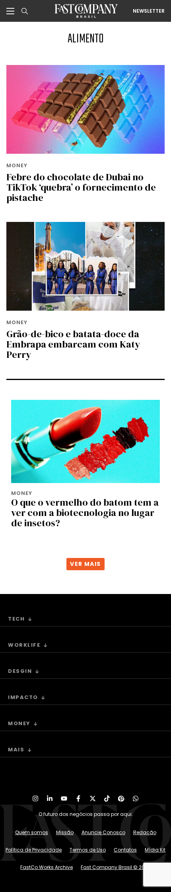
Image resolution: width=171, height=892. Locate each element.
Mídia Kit (155, 849)
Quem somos (31, 832)
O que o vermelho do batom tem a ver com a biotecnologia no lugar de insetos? (85, 512)
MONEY (16, 165)
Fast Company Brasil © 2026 (116, 867)
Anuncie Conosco (103, 832)
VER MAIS (85, 564)
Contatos (125, 849)
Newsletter (149, 11)
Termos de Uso (88, 849)
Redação (144, 832)
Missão (65, 832)
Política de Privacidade (34, 849)
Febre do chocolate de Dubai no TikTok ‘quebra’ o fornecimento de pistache (81, 187)
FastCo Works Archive (46, 867)
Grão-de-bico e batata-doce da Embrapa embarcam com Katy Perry (73, 344)
